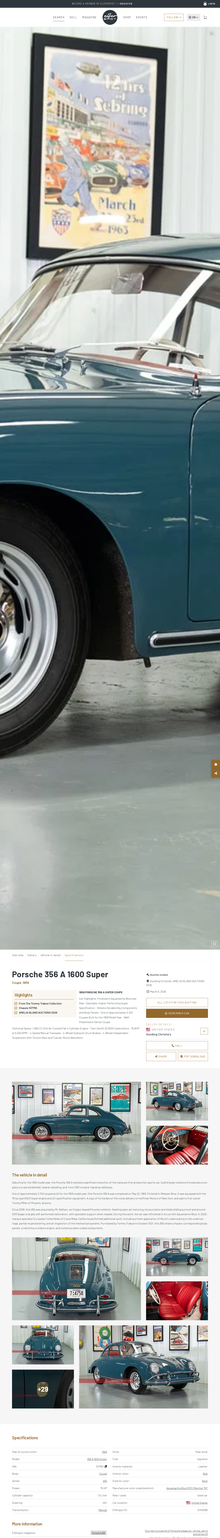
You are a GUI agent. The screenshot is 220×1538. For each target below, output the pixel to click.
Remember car (178, 1013)
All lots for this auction (176, 1002)
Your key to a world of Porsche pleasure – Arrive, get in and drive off (176, 1532)
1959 (104, 1451)
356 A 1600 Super (97, 1459)
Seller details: (159, 1024)
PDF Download (194, 1056)
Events (141, 17)
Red (205, 1473)
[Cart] (205, 17)
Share (162, 1056)
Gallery (32, 955)
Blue (204, 1480)
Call (178, 1045)
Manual (102, 1510)
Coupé (103, 1473)
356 (105, 1480)
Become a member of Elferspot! (102, 3)
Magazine (89, 17)
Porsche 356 (98, 1532)
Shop (127, 17)
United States (199, 1502)
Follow (172, 17)
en (194, 17)
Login (211, 3)
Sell (73, 17)
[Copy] (105, 1466)
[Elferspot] (110, 17)
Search (58, 17)
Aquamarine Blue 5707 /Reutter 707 (186, 1488)
